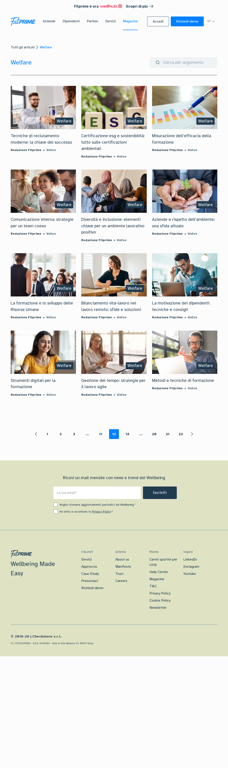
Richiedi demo (92, 588)
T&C (153, 586)
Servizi (86, 559)
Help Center (158, 572)
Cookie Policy (160, 600)
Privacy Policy (101, 511)
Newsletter (158, 607)
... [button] (87, 434)
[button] (158, 21)
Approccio (89, 566)
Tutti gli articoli (23, 47)
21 (167, 434)
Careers (121, 581)
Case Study (90, 573)
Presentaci (89, 581)
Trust (119, 573)
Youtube (189, 573)
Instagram (191, 566)
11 (100, 434)
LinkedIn (190, 559)
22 (181, 434)
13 (127, 434)
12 (114, 434)
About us (122, 559)
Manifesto (123, 566)
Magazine (156, 579)
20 (154, 434)
